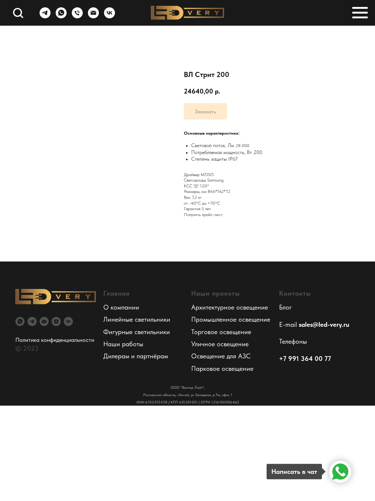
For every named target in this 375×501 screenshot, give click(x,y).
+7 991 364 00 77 (305, 358)
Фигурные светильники (136, 332)
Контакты (295, 293)
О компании (121, 307)
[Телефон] (77, 16)
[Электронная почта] (93, 16)
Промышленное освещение (230, 319)
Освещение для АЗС (220, 356)
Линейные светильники (136, 319)
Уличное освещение (220, 344)
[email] (44, 321)
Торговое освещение (221, 332)
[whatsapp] (61, 16)
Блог (285, 307)
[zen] (56, 321)
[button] (17, 12)
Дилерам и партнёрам (135, 356)
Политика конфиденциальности (54, 339)
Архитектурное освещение (229, 307)
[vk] (109, 16)
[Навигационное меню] (360, 13)
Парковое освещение (222, 368)
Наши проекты (215, 293)
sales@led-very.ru (324, 324)
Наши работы (123, 344)
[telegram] (45, 16)
